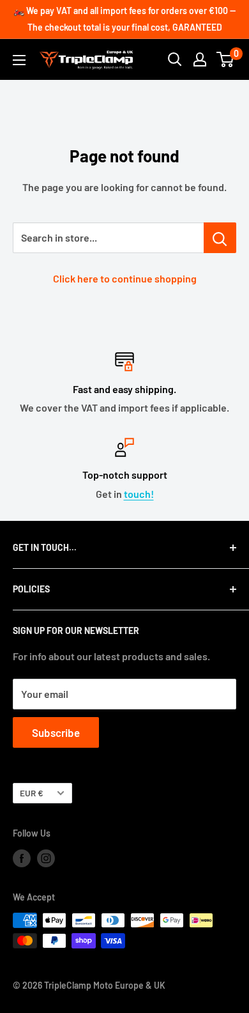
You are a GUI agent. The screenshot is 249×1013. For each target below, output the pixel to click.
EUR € (31, 792)
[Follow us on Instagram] (46, 858)
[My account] (199, 59)
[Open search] (175, 59)
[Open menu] (19, 60)
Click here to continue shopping (125, 278)
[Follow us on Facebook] (22, 858)
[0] (226, 59)
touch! (139, 494)
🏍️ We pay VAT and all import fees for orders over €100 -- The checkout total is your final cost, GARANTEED (124, 19)
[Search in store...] (220, 237)
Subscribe (56, 732)
